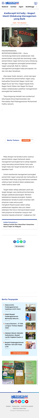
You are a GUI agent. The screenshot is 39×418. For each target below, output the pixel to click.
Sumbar (13, 7)
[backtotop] (19, 392)
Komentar (20, 246)
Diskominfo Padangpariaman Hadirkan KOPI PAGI (13, 307)
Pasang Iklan (16, 406)
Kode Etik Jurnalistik (27, 406)
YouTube (28, 404)
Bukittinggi (30, 7)
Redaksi (8, 406)
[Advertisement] (19, 132)
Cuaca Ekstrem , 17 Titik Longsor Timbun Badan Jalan (14, 326)
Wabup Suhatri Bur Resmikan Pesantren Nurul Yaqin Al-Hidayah (18, 225)
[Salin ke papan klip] (24, 241)
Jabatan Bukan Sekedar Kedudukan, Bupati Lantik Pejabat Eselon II (14, 335)
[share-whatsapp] (21, 241)
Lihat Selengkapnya (19, 353)
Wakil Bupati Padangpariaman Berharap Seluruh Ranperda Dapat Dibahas (14, 316)
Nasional (5, 7)
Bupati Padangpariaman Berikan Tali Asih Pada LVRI (14, 344)
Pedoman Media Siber (19, 408)
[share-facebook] (14, 241)
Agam (21, 7)
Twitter (24, 404)
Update (26, 140)
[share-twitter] (17, 241)
